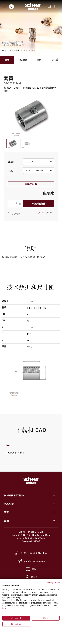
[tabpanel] (31, 115)
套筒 (25, 50)
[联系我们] (50, 7)
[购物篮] (57, 7)
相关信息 (23, 59)
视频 (39, 59)
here (4, 608)
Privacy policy (53, 582)
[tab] (12, 143)
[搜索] (11, 6)
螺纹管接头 (14, 50)
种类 (4, 50)
